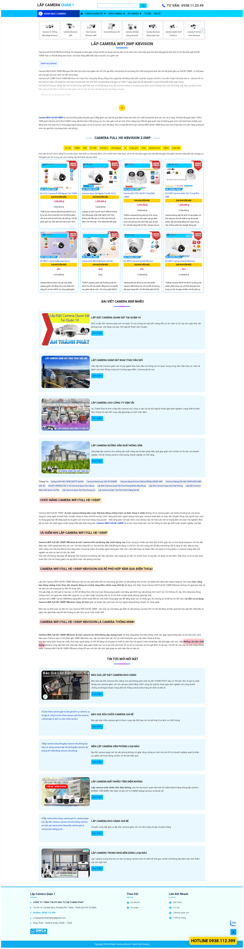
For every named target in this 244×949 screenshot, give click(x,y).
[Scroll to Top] (233, 932)
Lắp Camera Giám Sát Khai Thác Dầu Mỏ (117, 360)
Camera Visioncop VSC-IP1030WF (102, 481)
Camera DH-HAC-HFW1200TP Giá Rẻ (67, 481)
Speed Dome (154, 148)
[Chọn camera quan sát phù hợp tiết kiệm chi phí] (202, 30)
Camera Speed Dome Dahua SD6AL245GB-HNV (141, 481)
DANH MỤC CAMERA (55, 13)
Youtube (135, 907)
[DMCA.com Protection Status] (38, 931)
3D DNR (93, 148)
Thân (143, 148)
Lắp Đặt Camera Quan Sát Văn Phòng (166, 486)
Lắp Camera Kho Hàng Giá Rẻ (110, 821)
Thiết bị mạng (179, 917)
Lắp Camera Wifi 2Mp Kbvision (122, 43)
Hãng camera (115, 13)
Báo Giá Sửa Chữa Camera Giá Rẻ (112, 714)
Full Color (104, 148)
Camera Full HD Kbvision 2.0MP (123, 138)
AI (125, 148)
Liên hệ (157, 13)
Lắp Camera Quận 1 (42, 894)
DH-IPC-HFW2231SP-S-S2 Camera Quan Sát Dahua (71, 486)
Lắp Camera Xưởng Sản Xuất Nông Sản (116, 445)
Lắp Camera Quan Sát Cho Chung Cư (78, 490)
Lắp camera (55, 5)
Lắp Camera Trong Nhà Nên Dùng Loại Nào (119, 852)
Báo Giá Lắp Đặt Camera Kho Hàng (113, 674)
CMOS (166, 148)
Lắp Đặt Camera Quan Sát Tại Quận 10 (116, 317)
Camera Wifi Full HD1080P (51, 117)
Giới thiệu (177, 902)
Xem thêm (97, 333)
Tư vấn (147, 13)
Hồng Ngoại (116, 148)
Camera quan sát (94, 13)
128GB (77, 148)
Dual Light (134, 148)
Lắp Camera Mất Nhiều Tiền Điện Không (117, 781)
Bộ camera (133, 13)
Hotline (213, 940)
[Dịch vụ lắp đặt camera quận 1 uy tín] (81, 13)
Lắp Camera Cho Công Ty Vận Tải (112, 402)
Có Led (68, 148)
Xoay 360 (176, 148)
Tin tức (176, 907)
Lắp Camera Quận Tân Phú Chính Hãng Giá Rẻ (118, 490)
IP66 (85, 148)
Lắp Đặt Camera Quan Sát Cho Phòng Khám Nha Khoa (121, 486)
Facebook (135, 902)
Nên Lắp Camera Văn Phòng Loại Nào (115, 746)
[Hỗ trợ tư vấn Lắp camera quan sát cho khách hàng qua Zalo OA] (233, 922)
